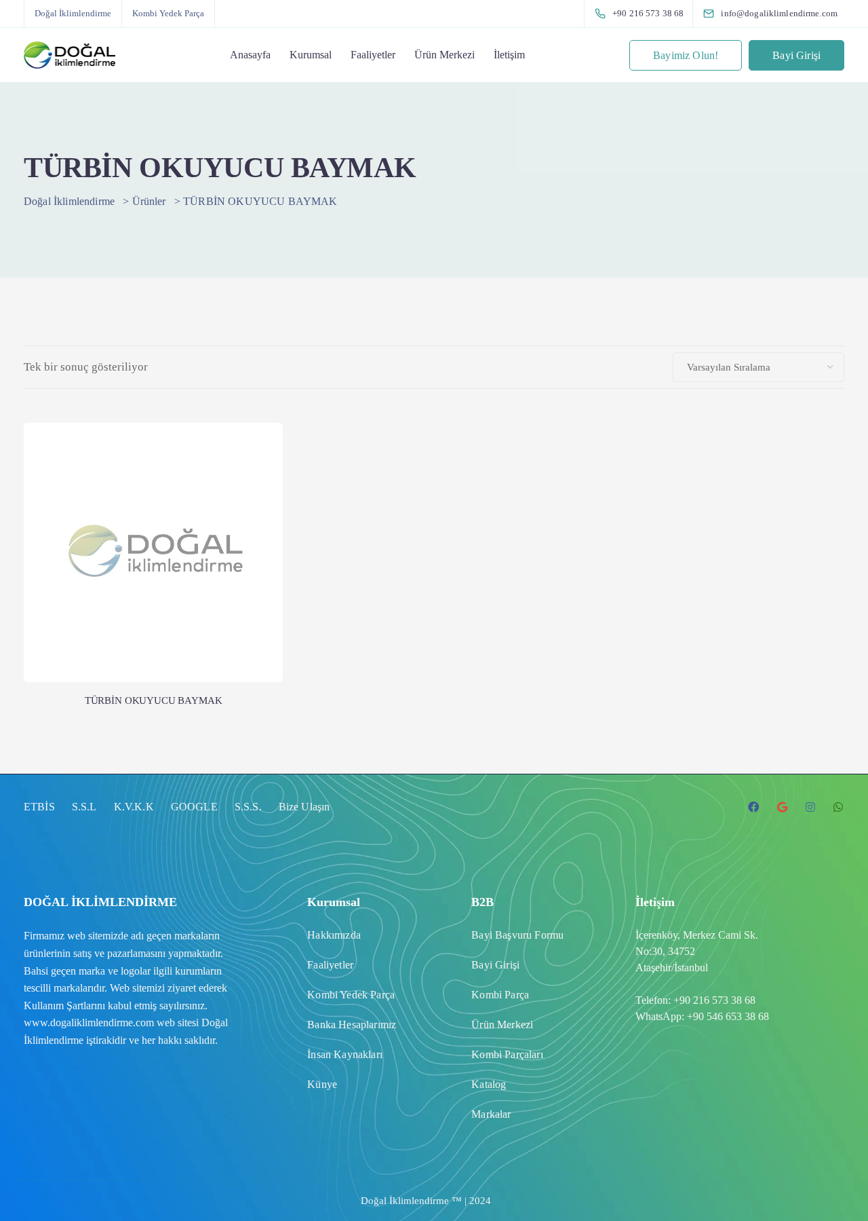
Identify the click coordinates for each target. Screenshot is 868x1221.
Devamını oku (153, 626)
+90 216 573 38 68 (714, 1000)
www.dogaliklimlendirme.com (89, 1022)
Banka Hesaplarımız (351, 1024)
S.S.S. (248, 806)
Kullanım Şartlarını (64, 1005)
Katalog (488, 1084)
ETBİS (39, 806)
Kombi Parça (500, 994)
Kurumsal (311, 54)
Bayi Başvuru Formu (517, 935)
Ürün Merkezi (444, 54)
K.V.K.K (134, 806)
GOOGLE (194, 806)
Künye (322, 1084)
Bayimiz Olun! (685, 55)
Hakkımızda (334, 935)
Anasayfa (250, 54)
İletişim (509, 54)
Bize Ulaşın (304, 806)
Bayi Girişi (796, 55)
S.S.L (84, 806)
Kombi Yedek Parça (168, 13)
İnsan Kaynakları (344, 1054)
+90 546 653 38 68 (728, 1016)
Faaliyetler (373, 54)
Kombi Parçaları (506, 1054)
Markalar (491, 1114)
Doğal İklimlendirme (73, 13)
